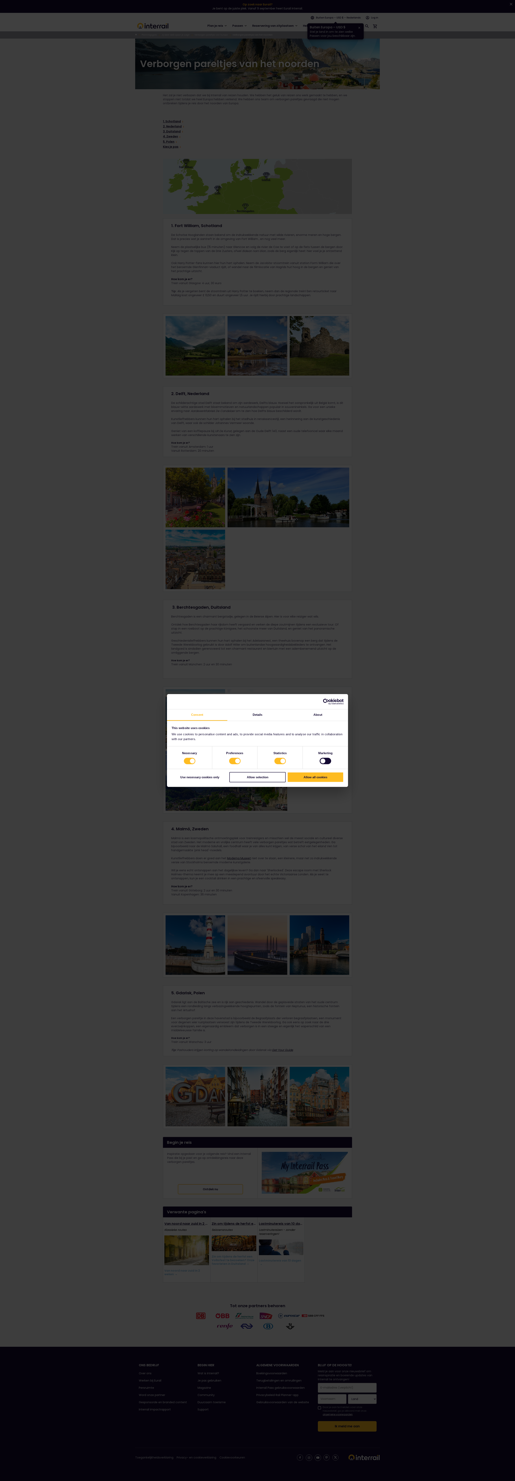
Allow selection (257, 777)
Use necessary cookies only (199, 777)
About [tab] (317, 714)
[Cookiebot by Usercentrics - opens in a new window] (326, 702)
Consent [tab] (197, 714)
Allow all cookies (315, 777)
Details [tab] (258, 714)
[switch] (235, 761)
